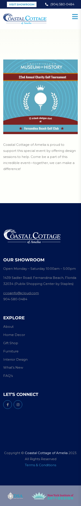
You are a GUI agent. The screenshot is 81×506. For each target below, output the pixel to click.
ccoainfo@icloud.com (21, 293)
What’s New (13, 367)
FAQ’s (8, 376)
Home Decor (14, 335)
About (8, 326)
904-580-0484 (15, 299)
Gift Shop (10, 343)
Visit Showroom (21, 4)
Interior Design (15, 359)
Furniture (11, 351)
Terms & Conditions (40, 465)
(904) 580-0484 (62, 4)
